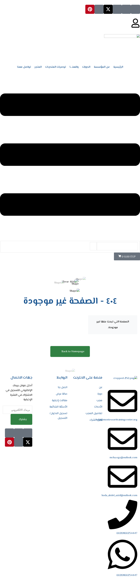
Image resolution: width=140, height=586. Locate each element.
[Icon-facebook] (135, 9)
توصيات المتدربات (55, 67)
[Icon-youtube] (99, 9)
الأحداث (98, 407)
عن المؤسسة (102, 67)
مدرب (99, 400)
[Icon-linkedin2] (126, 9)
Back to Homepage (72, 351)
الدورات (86, 67)
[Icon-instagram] (117, 9)
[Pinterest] (89, 9)
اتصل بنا (62, 387)
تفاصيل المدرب (94, 413)
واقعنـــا (74, 67)
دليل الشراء (96, 420)
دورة (100, 394)
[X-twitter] (108, 9)
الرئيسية (118, 67)
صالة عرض (61, 394)
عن (100, 387)
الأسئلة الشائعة (58, 407)
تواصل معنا (24, 67)
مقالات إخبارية (59, 400)
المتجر (38, 67)
